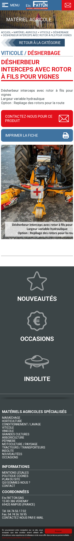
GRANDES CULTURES (15, 434)
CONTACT (8, 486)
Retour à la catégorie (40, 42)
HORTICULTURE (12, 421)
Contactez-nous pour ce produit (28, 118)
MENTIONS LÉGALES (15, 472)
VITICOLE (8, 427)
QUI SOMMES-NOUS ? (16, 482)
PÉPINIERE (9, 441)
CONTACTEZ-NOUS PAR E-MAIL (22, 517)
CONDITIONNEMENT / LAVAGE (21, 424)
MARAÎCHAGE (11, 417)
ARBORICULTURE (13, 437)
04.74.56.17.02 (16, 511)
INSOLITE (8, 450)
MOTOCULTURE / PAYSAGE (20, 444)
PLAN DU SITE (11, 479)
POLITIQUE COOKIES (15, 476)
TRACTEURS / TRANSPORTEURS (23, 447)
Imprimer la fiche (21, 135)
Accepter (58, 531)
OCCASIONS (10, 457)
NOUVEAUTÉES (12, 454)
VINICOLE (8, 431)
